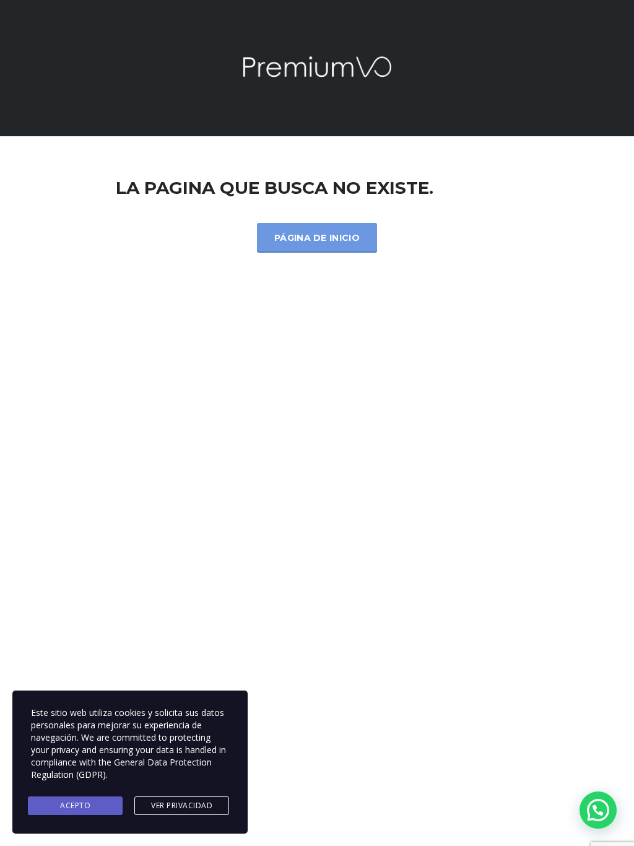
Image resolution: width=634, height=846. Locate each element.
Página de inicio (317, 237)
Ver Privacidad (181, 805)
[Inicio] (317, 67)
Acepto (75, 805)
